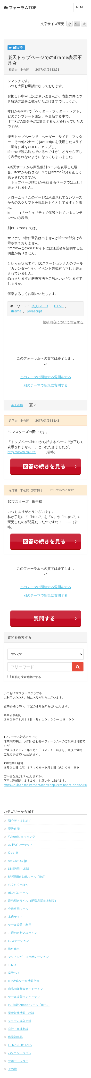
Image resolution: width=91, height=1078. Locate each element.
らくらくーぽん (18, 885)
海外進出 (14, 949)
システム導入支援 (19, 1021)
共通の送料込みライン (22, 933)
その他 (12, 1069)
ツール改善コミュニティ (24, 997)
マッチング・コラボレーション (28, 957)
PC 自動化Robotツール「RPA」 (29, 1005)
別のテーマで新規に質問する (46, 385)
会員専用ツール (18, 909)
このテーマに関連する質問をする (45, 377)
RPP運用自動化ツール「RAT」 (28, 877)
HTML (59, 306)
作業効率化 (15, 1037)
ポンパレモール (18, 893)
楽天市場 (17, 405)
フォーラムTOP (22, 7)
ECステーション (18, 941)
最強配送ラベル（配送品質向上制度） (33, 901)
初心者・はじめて (19, 821)
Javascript (34, 311)
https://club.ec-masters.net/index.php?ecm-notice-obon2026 (45, 785)
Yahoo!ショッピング (21, 837)
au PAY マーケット (20, 845)
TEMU (12, 965)
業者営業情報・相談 (21, 1013)
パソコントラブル (19, 1053)
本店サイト (15, 917)
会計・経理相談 (18, 1029)
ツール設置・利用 (19, 925)
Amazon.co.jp (17, 861)
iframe (16, 311)
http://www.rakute (22, 452)
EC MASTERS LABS (20, 1045)
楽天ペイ (14, 973)
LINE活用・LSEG (18, 869)
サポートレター (18, 1061)
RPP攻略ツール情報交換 (23, 981)
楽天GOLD (40, 306)
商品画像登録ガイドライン (25, 989)
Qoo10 (13, 853)
